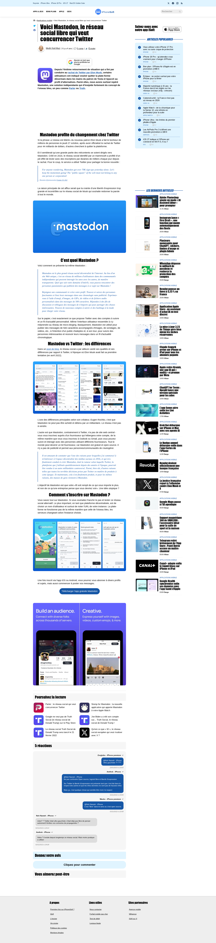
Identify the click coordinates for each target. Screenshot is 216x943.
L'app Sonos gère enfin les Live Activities (169, 410)
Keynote (36, 3)
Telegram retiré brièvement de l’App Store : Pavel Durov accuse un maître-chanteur (170, 545)
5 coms (80, 48)
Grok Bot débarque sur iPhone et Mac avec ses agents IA (170, 428)
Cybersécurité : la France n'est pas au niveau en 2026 (158, 99)
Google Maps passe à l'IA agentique (170, 503)
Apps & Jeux (38, 11)
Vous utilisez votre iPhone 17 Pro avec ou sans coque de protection (158, 48)
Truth (82, 88)
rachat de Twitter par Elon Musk (85, 72)
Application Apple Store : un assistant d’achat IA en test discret (170, 310)
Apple (61, 11)
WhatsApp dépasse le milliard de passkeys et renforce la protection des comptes (170, 270)
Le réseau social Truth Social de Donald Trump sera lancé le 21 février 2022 (61, 732)
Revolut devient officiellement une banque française (170, 466)
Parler (72, 88)
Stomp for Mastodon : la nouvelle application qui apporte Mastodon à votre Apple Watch (106, 707)
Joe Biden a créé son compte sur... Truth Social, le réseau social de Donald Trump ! (105, 719)
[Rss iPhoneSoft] (181, 4)
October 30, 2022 (62, 180)
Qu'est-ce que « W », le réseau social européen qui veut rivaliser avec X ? (106, 732)
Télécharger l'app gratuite (80, 591)
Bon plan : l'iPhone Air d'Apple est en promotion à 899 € (159, 67)
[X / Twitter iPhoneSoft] (168, 4)
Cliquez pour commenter (80, 864)
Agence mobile (135, 909)
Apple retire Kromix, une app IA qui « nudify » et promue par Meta (170, 371)
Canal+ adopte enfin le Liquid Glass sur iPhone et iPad (171, 566)
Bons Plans (51, 11)
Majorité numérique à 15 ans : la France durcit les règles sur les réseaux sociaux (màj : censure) (157, 88)
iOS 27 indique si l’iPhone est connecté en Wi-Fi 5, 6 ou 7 (156, 140)
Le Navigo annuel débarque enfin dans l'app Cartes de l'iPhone (171, 447)
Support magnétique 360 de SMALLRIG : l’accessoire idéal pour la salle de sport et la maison (171, 523)
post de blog (53, 349)
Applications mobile (44, 20)
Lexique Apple (95, 923)
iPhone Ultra (45, 3)
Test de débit (95, 919)
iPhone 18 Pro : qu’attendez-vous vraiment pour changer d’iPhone (158, 58)
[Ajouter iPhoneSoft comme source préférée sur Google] (79, 62)
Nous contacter (96, 909)
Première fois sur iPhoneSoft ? (62, 909)
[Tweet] (34, 26)
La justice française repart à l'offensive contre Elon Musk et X (170, 484)
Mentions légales (57, 933)
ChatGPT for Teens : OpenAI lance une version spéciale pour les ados (170, 391)
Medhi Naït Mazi (53, 48)
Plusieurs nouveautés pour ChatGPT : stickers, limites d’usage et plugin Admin (170, 245)
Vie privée (54, 923)
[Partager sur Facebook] (34, 31)
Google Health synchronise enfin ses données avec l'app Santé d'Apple (170, 585)
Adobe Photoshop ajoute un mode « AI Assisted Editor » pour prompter (170, 201)
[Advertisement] (79, 111)
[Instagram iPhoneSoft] (177, 4)
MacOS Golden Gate (77, 3)
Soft (108, 12)
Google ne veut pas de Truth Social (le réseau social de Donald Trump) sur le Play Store (61, 719)
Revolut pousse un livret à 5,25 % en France (170, 291)
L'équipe (53, 919)
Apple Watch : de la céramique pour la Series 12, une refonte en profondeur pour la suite (159, 110)
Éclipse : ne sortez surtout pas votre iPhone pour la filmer (159, 77)
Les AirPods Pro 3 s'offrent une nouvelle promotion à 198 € (157, 130)
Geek (69, 11)
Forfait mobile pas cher (99, 914)
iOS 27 (65, 3)
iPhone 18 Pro (56, 3)
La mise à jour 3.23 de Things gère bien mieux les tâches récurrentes (170, 330)
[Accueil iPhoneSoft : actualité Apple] (34, 20)
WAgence (132, 914)
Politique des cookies (58, 928)
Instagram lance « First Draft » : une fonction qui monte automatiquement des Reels (170, 223)
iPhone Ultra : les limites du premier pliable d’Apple (159, 121)
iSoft (52, 914)
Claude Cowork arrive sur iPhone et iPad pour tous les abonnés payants (170, 351)
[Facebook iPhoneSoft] (173, 4)
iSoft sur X (133, 919)
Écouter (91, 48)
